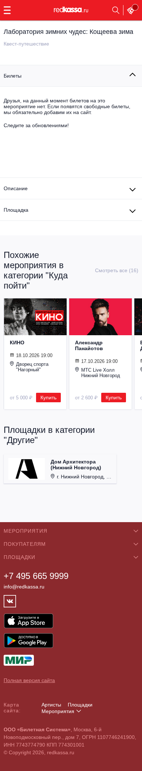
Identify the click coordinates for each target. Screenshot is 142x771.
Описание (16, 188)
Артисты (51, 705)
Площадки (80, 705)
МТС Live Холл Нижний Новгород (100, 372)
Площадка (16, 210)
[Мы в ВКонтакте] (10, 601)
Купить (48, 397)
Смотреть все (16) (116, 270)
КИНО (17, 342)
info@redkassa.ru (24, 587)
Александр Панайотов (89, 345)
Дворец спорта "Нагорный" (32, 366)
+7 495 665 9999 (36, 576)
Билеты (12, 76)
